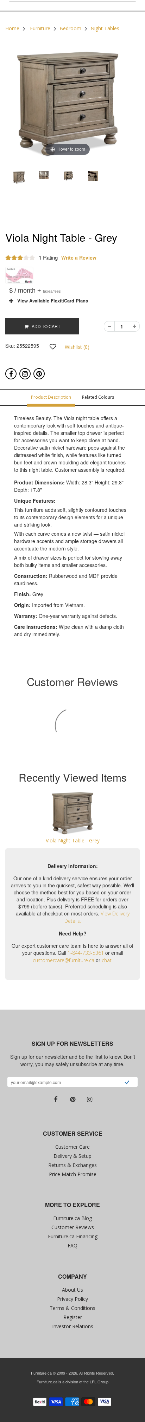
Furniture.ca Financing (72, 1236)
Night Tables (104, 28)
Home (12, 28)
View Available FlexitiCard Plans (50, 301)
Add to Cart (44, 326)
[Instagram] (25, 373)
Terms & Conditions (72, 1308)
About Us (72, 1289)
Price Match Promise (72, 1174)
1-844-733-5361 (86, 953)
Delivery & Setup (72, 1156)
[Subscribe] (127, 1083)
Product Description (51, 397)
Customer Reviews (72, 1227)
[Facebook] (11, 373)
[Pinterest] (39, 373)
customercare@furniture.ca (63, 960)
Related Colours (98, 397)
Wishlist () (77, 347)
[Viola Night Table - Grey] (72, 813)
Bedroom (70, 28)
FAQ (72, 1245)
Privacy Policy (72, 1299)
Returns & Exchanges (72, 1165)
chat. (107, 960)
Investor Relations (72, 1326)
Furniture (40, 28)
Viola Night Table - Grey (73, 840)
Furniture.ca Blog (72, 1218)
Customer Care (72, 1146)
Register (72, 1317)
